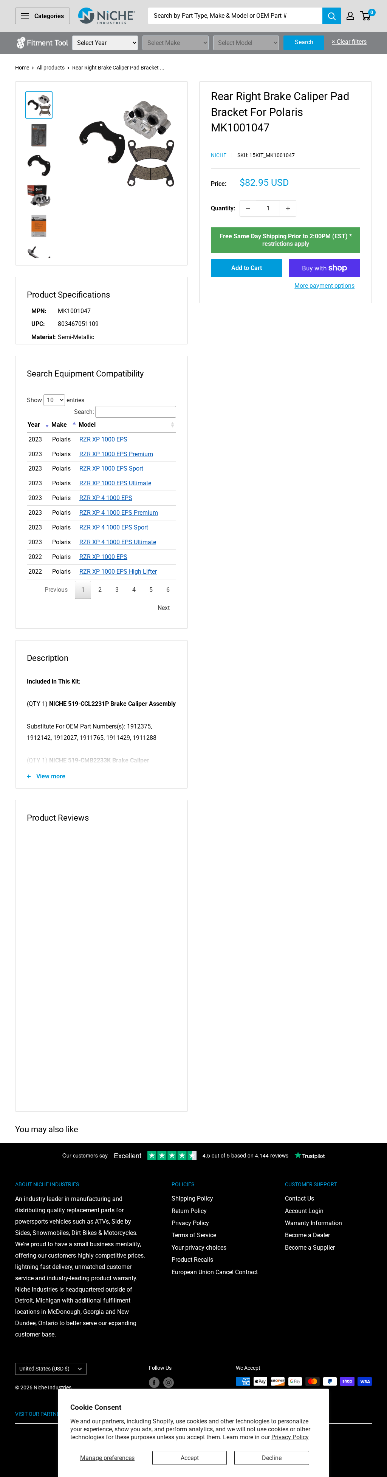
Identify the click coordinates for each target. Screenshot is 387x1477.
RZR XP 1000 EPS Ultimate (115, 483)
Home (22, 68)
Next (164, 607)
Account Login (304, 1211)
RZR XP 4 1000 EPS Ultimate (117, 542)
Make (59, 424)
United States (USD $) (44, 1369)
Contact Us (299, 1198)
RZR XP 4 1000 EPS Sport (113, 527)
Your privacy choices (199, 1247)
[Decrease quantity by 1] (248, 208)
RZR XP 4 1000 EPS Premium (118, 512)
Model (87, 424)
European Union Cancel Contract (215, 1272)
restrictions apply (285, 243)
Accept (190, 1458)
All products (51, 68)
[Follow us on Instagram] (168, 1382)
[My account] (350, 16)
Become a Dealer (307, 1235)
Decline (272, 1458)
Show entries (55, 400)
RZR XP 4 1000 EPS (105, 498)
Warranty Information (313, 1223)
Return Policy (189, 1211)
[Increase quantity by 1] (288, 208)
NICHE (218, 155)
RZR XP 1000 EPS (103, 439)
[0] (365, 15)
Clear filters (349, 41)
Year (34, 424)
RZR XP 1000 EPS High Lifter (118, 571)
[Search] (331, 16)
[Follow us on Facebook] (154, 1382)
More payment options (324, 285)
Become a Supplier (310, 1247)
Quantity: (223, 208)
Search (304, 42)
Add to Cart (246, 268)
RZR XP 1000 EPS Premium (116, 454)
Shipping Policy (192, 1198)
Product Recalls (192, 1259)
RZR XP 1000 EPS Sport (111, 468)
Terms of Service (194, 1235)
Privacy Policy (290, 1437)
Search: (84, 411)
